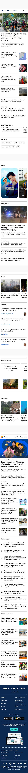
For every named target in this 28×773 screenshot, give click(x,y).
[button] (22, 10)
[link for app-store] (8, 718)
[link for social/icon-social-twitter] (3, 763)
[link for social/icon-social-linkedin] (25, 763)
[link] (9, 10)
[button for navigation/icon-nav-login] (22, 10)
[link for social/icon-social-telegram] (21, 763)
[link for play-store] (19, 718)
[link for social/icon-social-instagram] (10, 763)
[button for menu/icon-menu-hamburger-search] (25, 11)
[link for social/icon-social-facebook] (14, 763)
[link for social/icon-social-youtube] (17, 763)
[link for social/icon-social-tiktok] (7, 763)
